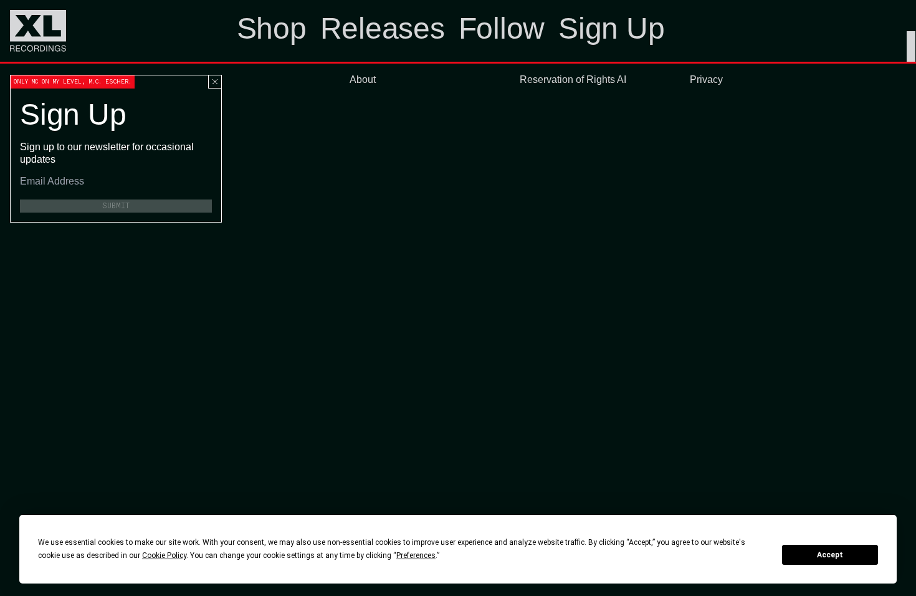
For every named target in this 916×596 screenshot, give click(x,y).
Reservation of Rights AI (573, 79)
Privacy (706, 79)
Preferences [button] (416, 555)
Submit (116, 206)
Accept (830, 554)
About (363, 79)
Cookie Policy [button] (164, 555)
